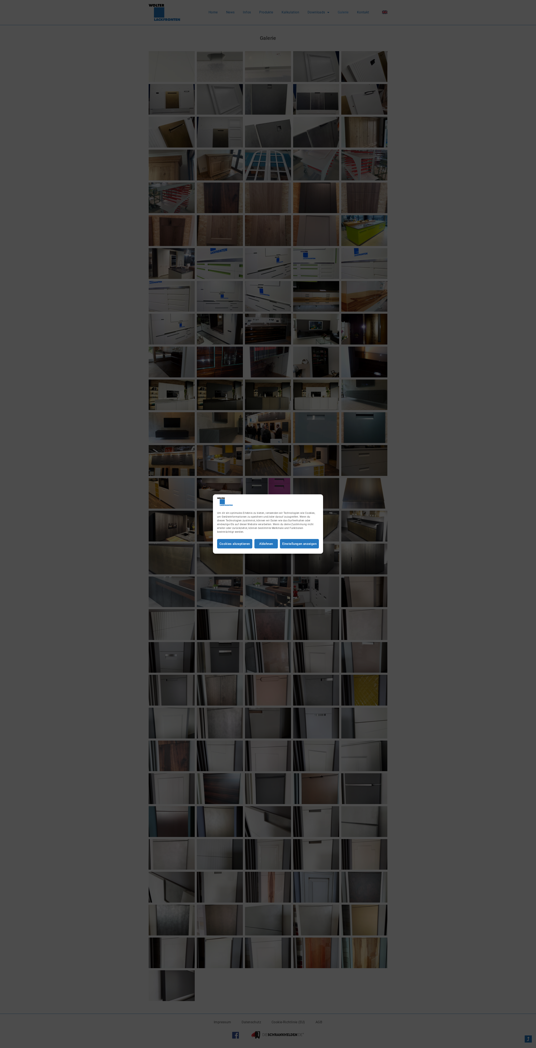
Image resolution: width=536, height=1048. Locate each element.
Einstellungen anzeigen (299, 544)
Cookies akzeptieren (234, 544)
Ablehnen (266, 544)
